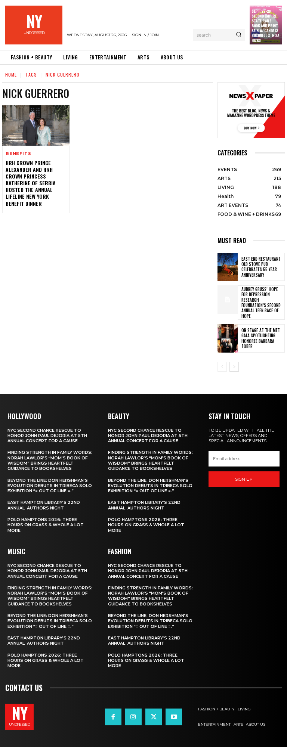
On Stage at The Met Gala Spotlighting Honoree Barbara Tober (260, 338)
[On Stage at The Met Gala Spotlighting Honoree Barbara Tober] (227, 338)
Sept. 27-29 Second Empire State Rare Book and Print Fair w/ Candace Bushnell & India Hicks (265, 25)
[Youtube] (174, 717)
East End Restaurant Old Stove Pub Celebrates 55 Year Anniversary (261, 267)
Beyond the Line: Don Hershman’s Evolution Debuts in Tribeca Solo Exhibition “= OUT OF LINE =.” (49, 486)
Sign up (244, 479)
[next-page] (234, 367)
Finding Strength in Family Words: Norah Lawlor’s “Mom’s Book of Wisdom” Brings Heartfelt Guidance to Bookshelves (49, 460)
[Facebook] (113, 717)
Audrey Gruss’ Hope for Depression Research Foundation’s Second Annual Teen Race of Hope (261, 302)
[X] (153, 717)
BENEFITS (18, 154)
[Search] (238, 35)
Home (11, 74)
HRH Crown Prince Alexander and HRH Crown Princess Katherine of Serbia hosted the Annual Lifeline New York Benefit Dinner (31, 183)
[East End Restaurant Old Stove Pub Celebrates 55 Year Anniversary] (227, 267)
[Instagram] (133, 717)
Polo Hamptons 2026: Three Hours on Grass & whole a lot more (45, 525)
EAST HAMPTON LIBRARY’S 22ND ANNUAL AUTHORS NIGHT (43, 505)
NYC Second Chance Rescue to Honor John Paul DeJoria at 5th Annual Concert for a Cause (47, 436)
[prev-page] (222, 367)
